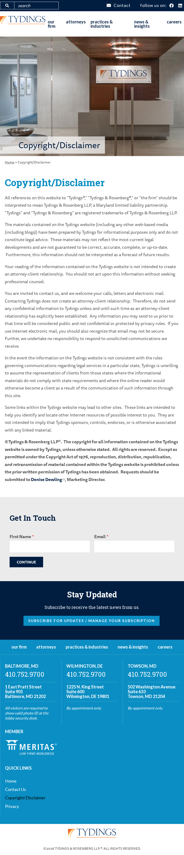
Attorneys (76, 21)
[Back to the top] (172, 843)
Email (100, 536)
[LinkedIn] (180, 6)
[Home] (22, 22)
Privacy (12, 806)
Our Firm (51, 24)
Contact (122, 5)
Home (9, 162)
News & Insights (142, 24)
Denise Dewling (46, 479)
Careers (174, 21)
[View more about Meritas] (31, 753)
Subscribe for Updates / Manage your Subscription (91, 620)
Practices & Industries (102, 24)
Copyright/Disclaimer (25, 797)
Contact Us (15, 789)
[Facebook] (171, 6)
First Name (20, 536)
